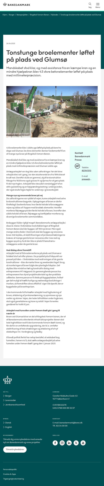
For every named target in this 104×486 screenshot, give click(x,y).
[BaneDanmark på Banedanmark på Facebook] (55, 445)
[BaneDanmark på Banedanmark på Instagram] (62, 445)
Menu (98, 7)
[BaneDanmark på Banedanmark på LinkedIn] (69, 445)
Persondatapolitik (10, 469)
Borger (11, 15)
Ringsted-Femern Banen (39, 15)
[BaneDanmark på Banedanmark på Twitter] (76, 445)
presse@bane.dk (87, 179)
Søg (90, 7)
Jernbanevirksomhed (15, 404)
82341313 (86, 170)
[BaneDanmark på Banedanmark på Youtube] (83, 445)
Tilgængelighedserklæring (13, 479)
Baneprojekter (22, 15)
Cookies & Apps (9, 474)
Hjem (5, 15)
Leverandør (10, 400)
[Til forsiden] (16, 5)
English (8, 427)
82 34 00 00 (61, 426)
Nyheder (54, 15)
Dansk (8, 422)
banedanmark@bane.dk (70, 422)
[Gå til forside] (52, 383)
